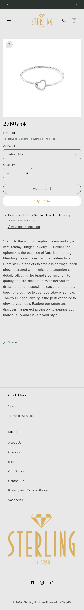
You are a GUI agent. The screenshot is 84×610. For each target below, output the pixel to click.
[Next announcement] (76, 4)
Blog (11, 461)
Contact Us (16, 481)
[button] (8, 20)
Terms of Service (20, 415)
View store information (24, 226)
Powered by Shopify (58, 602)
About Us (15, 442)
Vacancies (15, 500)
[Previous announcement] (7, 4)
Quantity (9, 164)
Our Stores (16, 471)
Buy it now (42, 201)
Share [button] (12, 342)
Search (13, 406)
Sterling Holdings (34, 602)
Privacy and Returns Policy (28, 490)
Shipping (24, 139)
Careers (14, 452)
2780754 (9, 145)
